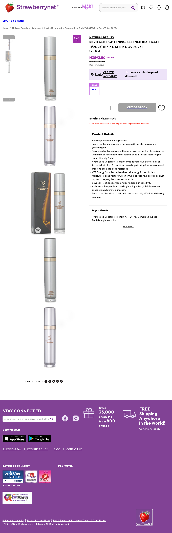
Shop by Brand (13, 20)
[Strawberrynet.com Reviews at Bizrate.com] (13, 481)
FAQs (57, 449)
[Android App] (40, 441)
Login (98, 74)
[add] (110, 108)
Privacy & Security (13, 520)
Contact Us (74, 449)
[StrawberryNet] (30, 7)
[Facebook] (65, 419)
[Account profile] (159, 7)
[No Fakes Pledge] (45, 480)
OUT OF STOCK (137, 107)
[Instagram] (75, 419)
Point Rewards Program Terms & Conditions (79, 520)
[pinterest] (49, 382)
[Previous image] (9, 37)
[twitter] (53, 382)
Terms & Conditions (38, 520)
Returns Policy (37, 449)
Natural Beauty (101, 37)
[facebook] (46, 382)
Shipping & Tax (12, 449)
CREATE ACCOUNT (110, 74)
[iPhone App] (15, 441)
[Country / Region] (143, 7)
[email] (57, 382)
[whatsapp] (61, 382)
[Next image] (9, 99)
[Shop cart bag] (167, 7)
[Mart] (82, 8)
